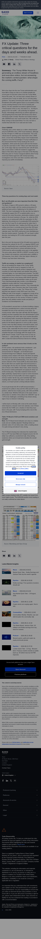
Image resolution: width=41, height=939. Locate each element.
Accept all (21, 473)
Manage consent (20, 484)
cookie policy (16, 468)
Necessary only (20, 479)
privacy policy (29, 468)
